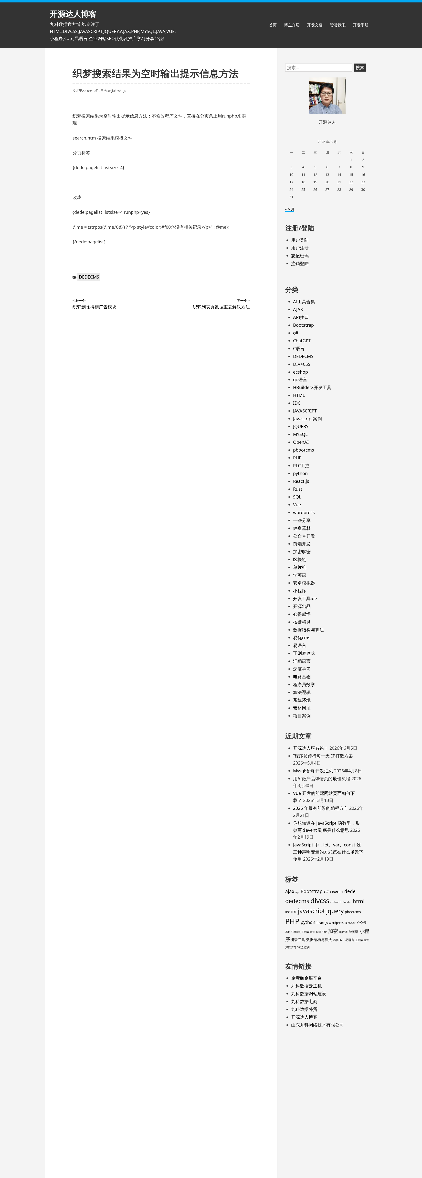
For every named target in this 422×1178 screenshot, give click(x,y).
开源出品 (302, 606)
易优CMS (338, 940)
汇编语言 (302, 661)
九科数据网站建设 (308, 993)
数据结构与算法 (308, 630)
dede (350, 891)
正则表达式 (304, 653)
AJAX (298, 309)
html (359, 901)
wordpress (304, 512)
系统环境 (302, 700)
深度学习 (302, 669)
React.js (301, 481)
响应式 (343, 932)
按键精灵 (302, 622)
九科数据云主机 (306, 986)
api (297, 892)
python (300, 473)
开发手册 (361, 25)
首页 (273, 25)
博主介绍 (292, 25)
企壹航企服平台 (306, 978)
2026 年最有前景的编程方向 (320, 808)
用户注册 (300, 248)
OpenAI (301, 442)
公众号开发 (304, 536)
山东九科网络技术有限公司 (317, 1025)
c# (295, 333)
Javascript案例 (307, 418)
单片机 (299, 567)
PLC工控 (301, 465)
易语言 (299, 645)
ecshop (300, 372)
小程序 (299, 591)
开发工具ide (305, 598)
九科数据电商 (304, 1001)
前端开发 (302, 544)
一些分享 (302, 520)
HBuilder (345, 902)
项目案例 (302, 716)
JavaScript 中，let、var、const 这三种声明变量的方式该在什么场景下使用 (328, 852)
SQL (297, 497)
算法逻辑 (302, 692)
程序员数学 (304, 684)
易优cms (301, 637)
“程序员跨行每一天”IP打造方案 (323, 756)
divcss (319, 900)
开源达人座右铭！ (310, 748)
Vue (297, 505)
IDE (294, 911)
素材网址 (302, 708)
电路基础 (302, 677)
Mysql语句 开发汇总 (313, 771)
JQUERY (300, 426)
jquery (335, 911)
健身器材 (302, 528)
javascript (311, 911)
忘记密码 (300, 256)
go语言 (300, 379)
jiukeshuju (118, 90)
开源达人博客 (73, 13)
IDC (296, 403)
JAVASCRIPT (305, 411)
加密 (333, 931)
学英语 (299, 575)
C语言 (299, 348)
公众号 (361, 922)
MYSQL (300, 434)
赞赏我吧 (338, 25)
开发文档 (315, 25)
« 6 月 (289, 209)
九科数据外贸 (304, 1009)
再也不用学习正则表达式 (300, 932)
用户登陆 (300, 240)
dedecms (297, 901)
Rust (297, 489)
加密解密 (302, 551)
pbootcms (303, 450)
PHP (297, 458)
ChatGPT (302, 341)
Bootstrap (303, 325)
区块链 (299, 559)
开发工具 (298, 939)
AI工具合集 (304, 301)
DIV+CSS (301, 364)
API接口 (301, 317)
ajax (289, 891)
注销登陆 (300, 263)
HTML (299, 395)
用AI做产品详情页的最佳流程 (321, 778)
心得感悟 (302, 614)
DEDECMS (89, 277)
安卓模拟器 (304, 583)
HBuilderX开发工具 (312, 387)
